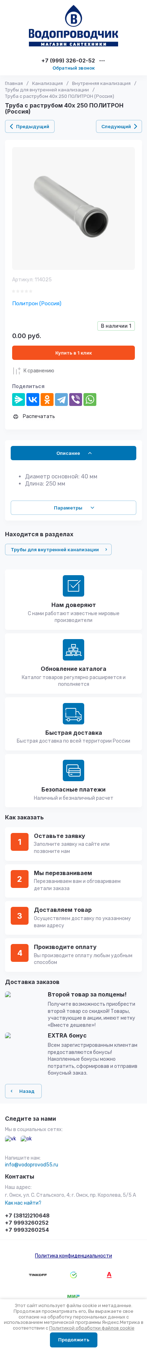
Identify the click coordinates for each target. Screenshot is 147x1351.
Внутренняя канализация (101, 83)
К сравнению (39, 371)
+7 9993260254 (27, 1229)
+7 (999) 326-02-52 (68, 61)
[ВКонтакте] (32, 399)
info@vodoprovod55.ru (31, 1165)
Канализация (47, 83)
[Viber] (75, 399)
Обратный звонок (73, 67)
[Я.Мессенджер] (18, 399)
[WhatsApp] (89, 399)
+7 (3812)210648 (27, 1215)
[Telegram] (61, 399)
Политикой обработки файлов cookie (92, 1328)
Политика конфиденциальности (73, 1256)
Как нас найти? (23, 1203)
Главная (14, 83)
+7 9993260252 (27, 1222)
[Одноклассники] (47, 399)
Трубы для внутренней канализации (47, 89)
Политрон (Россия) (36, 303)
